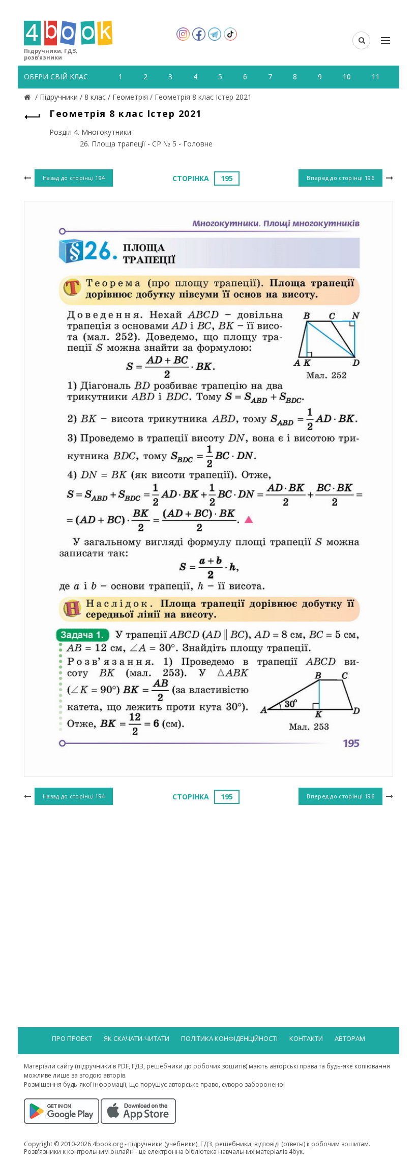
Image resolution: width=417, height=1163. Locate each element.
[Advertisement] (208, 891)
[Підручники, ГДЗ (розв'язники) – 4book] (28, 97)
